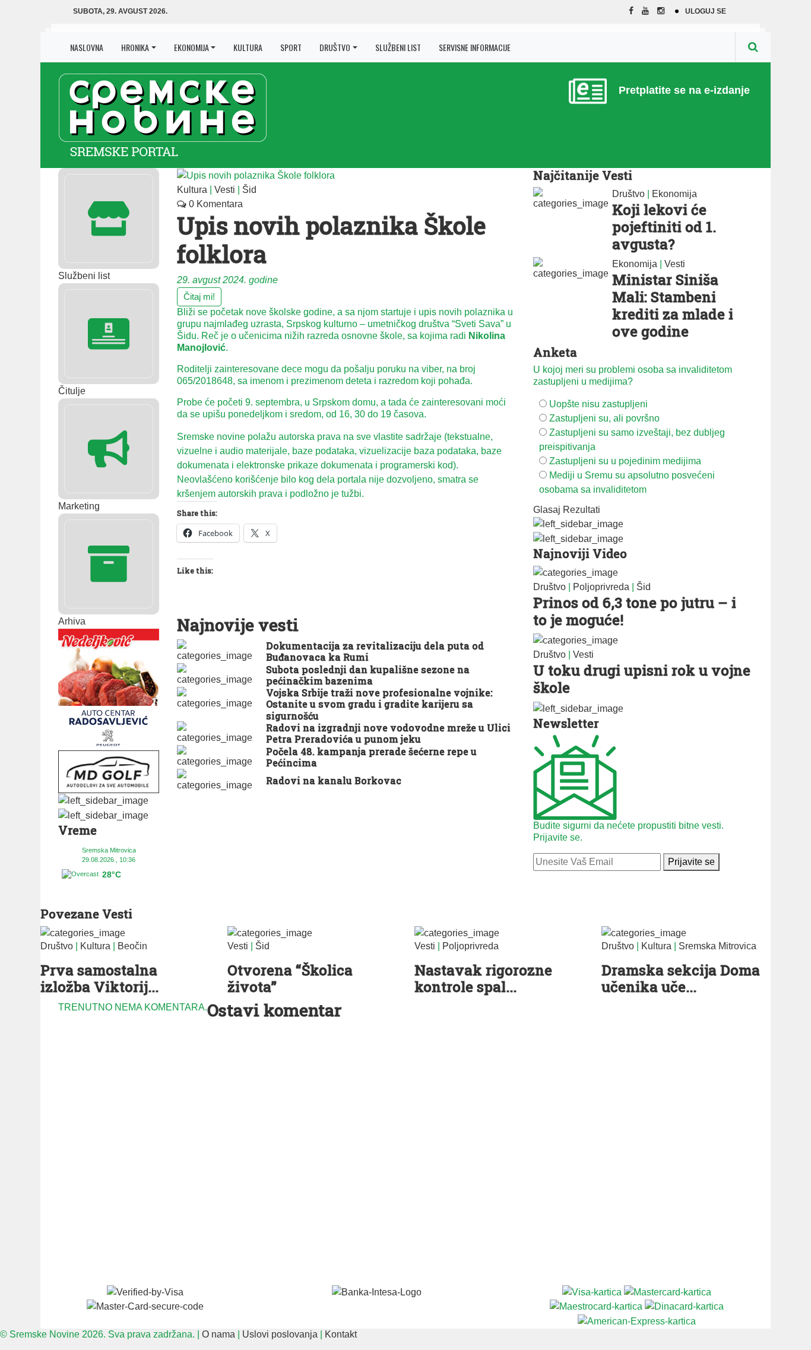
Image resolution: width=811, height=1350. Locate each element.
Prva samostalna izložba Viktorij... (99, 979)
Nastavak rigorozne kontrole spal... (483, 979)
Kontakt (341, 1334)
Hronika (135, 47)
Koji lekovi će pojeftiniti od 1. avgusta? (664, 226)
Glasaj (546, 510)
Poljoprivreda (601, 587)
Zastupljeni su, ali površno (604, 418)
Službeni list (398, 47)
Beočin (132, 946)
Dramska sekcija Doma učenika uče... (680, 979)
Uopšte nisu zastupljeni (598, 404)
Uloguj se (705, 11)
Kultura (247, 47)
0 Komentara (214, 204)
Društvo (334, 47)
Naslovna (86, 47)
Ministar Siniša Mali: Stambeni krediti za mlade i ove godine (672, 305)
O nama (218, 1334)
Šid (249, 190)
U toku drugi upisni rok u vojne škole (641, 679)
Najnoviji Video (580, 553)
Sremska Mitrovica (717, 946)
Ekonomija (191, 47)
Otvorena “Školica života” (290, 979)
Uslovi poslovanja (280, 1334)
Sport (291, 47)
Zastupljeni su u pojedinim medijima (625, 461)
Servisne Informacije (475, 47)
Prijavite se (691, 862)
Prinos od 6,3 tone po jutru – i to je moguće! (634, 611)
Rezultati (581, 510)
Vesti (224, 190)
